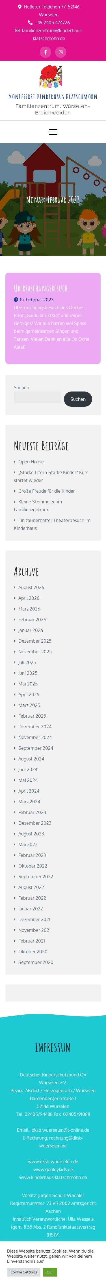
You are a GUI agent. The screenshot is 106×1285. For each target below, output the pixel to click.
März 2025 (29, 705)
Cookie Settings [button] (23, 1272)
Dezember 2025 (34, 641)
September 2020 (35, 962)
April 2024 (28, 791)
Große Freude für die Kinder (46, 491)
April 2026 (28, 598)
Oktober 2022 (32, 866)
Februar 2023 (32, 855)
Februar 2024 (32, 812)
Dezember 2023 (34, 823)
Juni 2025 (27, 673)
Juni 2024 (27, 769)
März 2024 (29, 801)
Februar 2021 (31, 941)
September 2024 (35, 748)
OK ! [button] (50, 1272)
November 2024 (35, 737)
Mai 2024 (28, 780)
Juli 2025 (27, 662)
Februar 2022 (32, 898)
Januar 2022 (30, 909)
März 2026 (29, 609)
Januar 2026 (30, 630)
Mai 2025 (28, 684)
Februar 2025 (32, 716)
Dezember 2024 (34, 726)
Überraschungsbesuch (41, 288)
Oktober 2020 (32, 951)
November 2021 (34, 930)
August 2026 (31, 587)
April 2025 (28, 694)
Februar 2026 (32, 619)
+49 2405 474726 (52, 22)
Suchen (21, 387)
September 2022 (35, 876)
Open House (31, 462)
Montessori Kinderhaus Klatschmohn (53, 96)
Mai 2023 (28, 844)
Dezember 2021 (34, 919)
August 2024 (31, 759)
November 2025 (35, 651)
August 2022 (31, 887)
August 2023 (31, 834)
